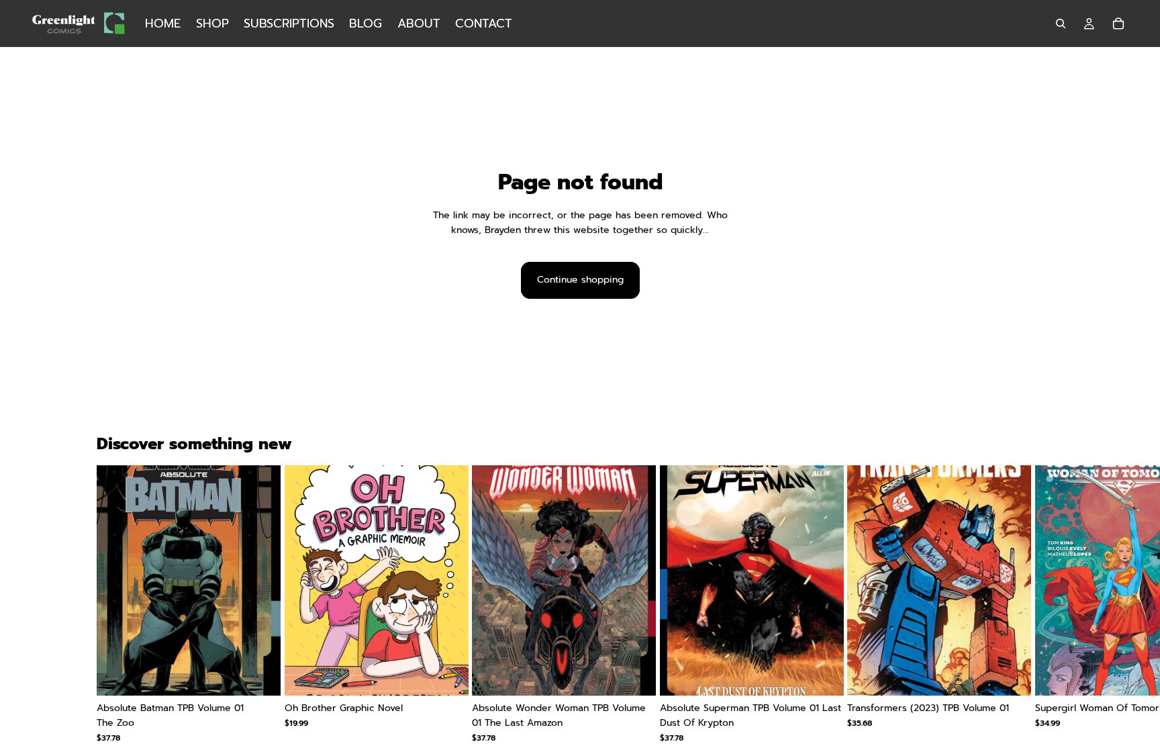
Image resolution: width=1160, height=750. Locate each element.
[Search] (1060, 23)
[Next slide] (1047, 612)
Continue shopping (580, 280)
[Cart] (1118, 23)
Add (271, 674)
